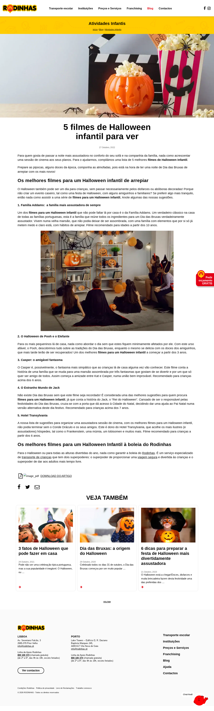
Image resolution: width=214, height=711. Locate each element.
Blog (150, 8)
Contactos (165, 8)
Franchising (134, 8)
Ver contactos (31, 670)
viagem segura (147, 457)
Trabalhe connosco (84, 688)
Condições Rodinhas (26, 688)
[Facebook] (205, 8)
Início (95, 29)
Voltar (107, 602)
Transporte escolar (61, 8)
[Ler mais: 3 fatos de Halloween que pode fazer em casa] (20, 587)
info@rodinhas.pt (26, 646)
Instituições (85, 8)
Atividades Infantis (113, 29)
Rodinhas (20, 9)
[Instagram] (209, 8)
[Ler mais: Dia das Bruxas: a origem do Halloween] (81, 587)
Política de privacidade (45, 688)
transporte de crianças (36, 457)
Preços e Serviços (109, 8)
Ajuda (167, 667)
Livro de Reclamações (65, 688)
